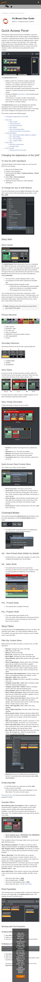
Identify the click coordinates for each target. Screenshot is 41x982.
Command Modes (11, 133)
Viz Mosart (5, 13)
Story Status (13, 127)
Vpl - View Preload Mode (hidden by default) (23, 135)
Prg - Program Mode (16, 140)
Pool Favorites (10, 148)
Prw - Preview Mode (16, 138)
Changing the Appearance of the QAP (17, 116)
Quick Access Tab (9, 795)
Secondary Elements (16, 125)
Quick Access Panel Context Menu (20, 131)
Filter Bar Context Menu (17, 144)
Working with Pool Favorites (18, 150)
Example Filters (14, 146)
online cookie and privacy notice (20, 969)
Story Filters (21, 94)
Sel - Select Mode (15, 137)
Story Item (9, 120)
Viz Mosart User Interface (17, 13)
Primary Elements (15, 123)
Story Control (13, 121)
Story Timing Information (17, 129)
